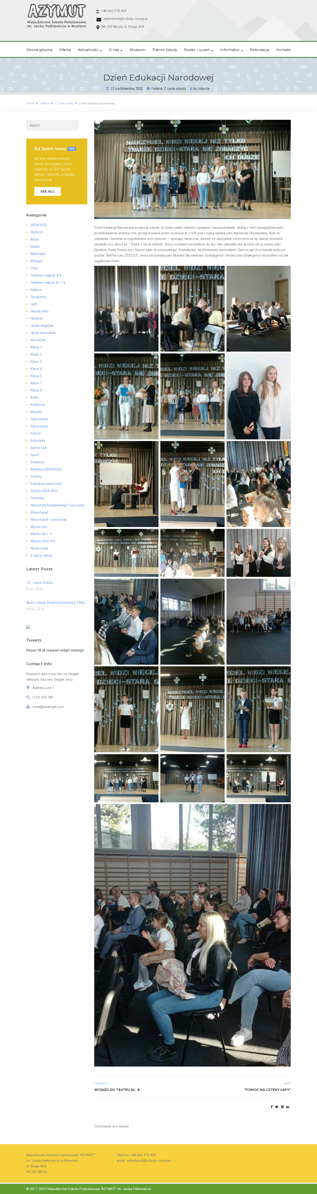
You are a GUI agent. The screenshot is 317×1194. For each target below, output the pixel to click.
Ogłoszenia (39, 419)
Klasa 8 (36, 390)
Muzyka (36, 412)
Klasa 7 (36, 383)
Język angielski (42, 326)
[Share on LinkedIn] (287, 1107)
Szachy (36, 476)
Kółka (34, 397)
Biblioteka (37, 254)
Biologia (36, 261)
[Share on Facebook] (272, 1107)
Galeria (157, 88)
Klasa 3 (36, 361)
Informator (229, 50)
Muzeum (137, 50)
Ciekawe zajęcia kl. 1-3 (47, 282)
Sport (34, 455)
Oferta (65, 50)
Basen (35, 247)
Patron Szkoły (164, 50)
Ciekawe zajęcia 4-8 (45, 275)
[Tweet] (276, 1107)
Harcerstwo (39, 311)
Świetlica (37, 462)
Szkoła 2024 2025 (44, 491)
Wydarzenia (39, 548)
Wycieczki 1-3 (41, 534)
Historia (36, 318)
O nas (114, 50)
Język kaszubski (43, 333)
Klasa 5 (36, 376)
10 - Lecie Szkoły (39, 583)
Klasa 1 (36, 347)
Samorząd (38, 448)
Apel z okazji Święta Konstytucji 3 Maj (55, 602)
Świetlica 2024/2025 (45, 469)
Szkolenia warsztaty (45, 484)
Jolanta (203, 88)
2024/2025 (38, 225)
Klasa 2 (36, 354)
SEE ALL (47, 191)
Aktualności (88, 50)
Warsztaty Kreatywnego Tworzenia (57, 505)
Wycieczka (38, 527)
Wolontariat (39, 512)
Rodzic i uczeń (197, 50)
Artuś (34, 239)
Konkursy (37, 405)
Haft (33, 304)
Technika (37, 498)
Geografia (38, 297)
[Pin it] (282, 1107)
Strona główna (39, 50)
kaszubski (38, 340)
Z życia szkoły (175, 88)
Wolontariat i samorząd (48, 520)
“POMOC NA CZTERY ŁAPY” (267, 1090)
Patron (35, 433)
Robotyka (37, 440)
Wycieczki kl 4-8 (42, 541)
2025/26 (36, 232)
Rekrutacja (259, 50)
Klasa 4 (36, 369)
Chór (34, 268)
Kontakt (283, 50)
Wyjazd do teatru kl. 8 (117, 1090)
